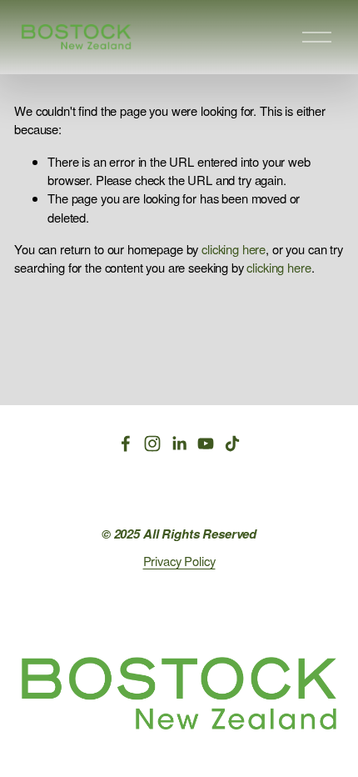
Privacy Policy (179, 560)
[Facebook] (125, 443)
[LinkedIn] (179, 443)
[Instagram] (152, 443)
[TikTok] (232, 443)
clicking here (233, 249)
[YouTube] (205, 443)
